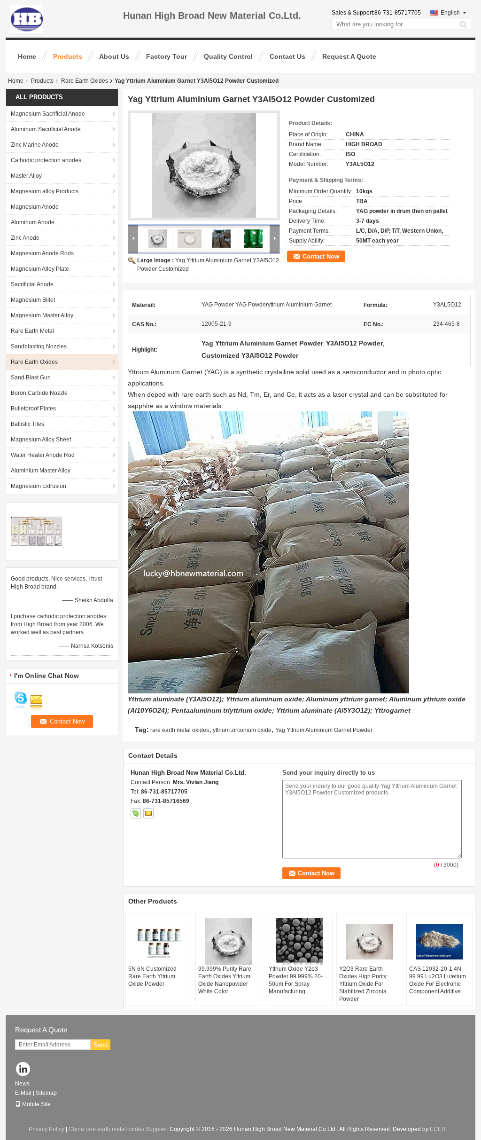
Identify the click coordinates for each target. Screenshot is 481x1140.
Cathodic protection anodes (46, 160)
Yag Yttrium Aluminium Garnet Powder (323, 730)
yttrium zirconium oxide (242, 730)
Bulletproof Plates (33, 408)
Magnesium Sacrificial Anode (48, 113)
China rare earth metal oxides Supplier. (119, 1129)
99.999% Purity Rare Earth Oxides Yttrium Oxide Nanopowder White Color (224, 980)
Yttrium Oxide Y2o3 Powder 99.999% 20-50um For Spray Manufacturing (296, 980)
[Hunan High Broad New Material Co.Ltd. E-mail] (148, 813)
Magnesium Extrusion (38, 486)
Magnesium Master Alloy (42, 315)
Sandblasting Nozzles (39, 346)
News (22, 1083)
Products (67, 56)
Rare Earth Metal (32, 331)
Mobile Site (36, 1104)
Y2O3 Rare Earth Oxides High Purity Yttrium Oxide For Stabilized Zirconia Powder (363, 984)
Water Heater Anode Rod (43, 455)
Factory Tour (166, 56)
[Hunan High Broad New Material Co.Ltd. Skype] (136, 813)
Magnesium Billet (33, 300)
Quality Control (228, 56)
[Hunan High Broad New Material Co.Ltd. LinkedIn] (23, 1069)
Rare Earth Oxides (84, 81)
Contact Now (321, 256)
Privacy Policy (46, 1129)
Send (100, 1044)
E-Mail (23, 1093)
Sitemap (46, 1093)
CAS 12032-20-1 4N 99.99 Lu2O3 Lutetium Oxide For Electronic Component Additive (437, 980)
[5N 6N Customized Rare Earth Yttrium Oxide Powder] (159, 941)
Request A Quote (349, 56)
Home (27, 56)
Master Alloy (26, 176)
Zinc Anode (25, 238)
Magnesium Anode (35, 207)
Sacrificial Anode (32, 284)
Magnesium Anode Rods (42, 253)
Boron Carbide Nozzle (39, 393)
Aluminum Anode (32, 222)
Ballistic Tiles (27, 424)
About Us (114, 56)
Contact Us (287, 56)
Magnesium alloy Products (44, 191)
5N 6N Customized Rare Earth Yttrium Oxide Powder (152, 976)
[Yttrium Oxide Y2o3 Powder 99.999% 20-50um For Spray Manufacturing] (299, 941)
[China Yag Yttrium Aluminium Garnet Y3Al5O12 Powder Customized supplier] (204, 165)
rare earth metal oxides (179, 730)
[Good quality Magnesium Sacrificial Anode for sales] (36, 530)
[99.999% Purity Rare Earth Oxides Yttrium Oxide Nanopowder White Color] (229, 941)
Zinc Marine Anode (35, 145)
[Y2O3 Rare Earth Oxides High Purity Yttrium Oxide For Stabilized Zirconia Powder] (370, 941)
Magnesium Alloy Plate (40, 269)
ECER (438, 1129)
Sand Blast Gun (31, 377)
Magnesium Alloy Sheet (41, 439)
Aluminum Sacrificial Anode (46, 129)
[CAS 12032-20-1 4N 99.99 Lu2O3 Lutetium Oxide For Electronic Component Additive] (440, 941)
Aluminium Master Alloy (40, 470)
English (450, 12)
